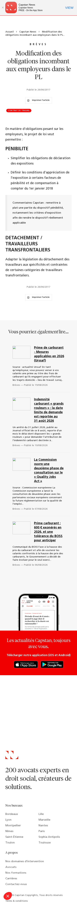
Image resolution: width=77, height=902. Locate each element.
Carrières (11, 878)
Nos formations (15, 872)
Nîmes (9, 831)
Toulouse (44, 842)
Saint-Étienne (14, 837)
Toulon (10, 842)
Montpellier (13, 825)
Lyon (8, 819)
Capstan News (27, 32)
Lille (41, 814)
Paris (41, 831)
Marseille (44, 819)
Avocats (10, 867)
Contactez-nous (16, 884)
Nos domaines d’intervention (24, 861)
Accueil (9, 32)
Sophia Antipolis (49, 837)
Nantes (43, 825)
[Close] (3, 7)
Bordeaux (11, 814)
